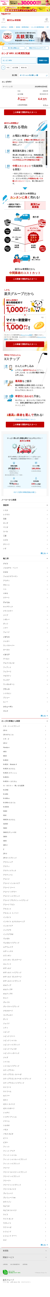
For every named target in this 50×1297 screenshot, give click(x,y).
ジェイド (6, 1023)
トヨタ (5, 510)
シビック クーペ (9, 1036)
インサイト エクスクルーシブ (14, 921)
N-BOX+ (6, 777)
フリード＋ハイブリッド (12, 1185)
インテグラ (7, 930)
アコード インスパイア (11, 883)
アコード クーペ (9, 887)
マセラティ (7, 676)
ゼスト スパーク (9, 1104)
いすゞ (5, 548)
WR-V (5, 845)
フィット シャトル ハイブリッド (15, 1159)
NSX (4, 815)
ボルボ (5, 711)
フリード (6, 1168)
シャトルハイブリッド (11, 1066)
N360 (5, 811)
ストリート (7, 1087)
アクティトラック (9, 870)
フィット (6, 1147)
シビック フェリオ (10, 1049)
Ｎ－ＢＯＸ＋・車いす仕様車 (13, 786)
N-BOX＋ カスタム (10, 781)
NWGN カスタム (9, 820)
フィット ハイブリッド (11, 1164)
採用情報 (25, 1264)
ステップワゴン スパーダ (12, 1074)
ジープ (5, 615)
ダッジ (5, 624)
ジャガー (6, 641)
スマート (6, 597)
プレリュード (8, 1193)
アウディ (6, 580)
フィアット (7, 667)
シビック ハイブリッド (11, 1045)
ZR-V (5, 853)
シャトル (6, 1062)
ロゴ (4, 1240)
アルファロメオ (9, 663)
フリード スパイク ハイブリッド (15, 1172)
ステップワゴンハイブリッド (13, 1083)
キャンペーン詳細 (26, 335)
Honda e (6, 747)
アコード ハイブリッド (11, 896)
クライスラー (8, 611)
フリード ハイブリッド (11, 1176)
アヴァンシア (8, 862)
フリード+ (7, 1181)
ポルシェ (6, 585)
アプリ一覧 (6, 1282)
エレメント (7, 964)
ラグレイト (7, 1223)
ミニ (4, 589)
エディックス (8, 951)
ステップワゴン (9, 1070)
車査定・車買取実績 (22, 27)
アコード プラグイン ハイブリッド (15, 900)
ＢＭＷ (5, 572)
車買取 (11, 27)
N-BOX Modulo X (10, 764)
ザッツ (5, 1019)
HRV (5, 752)
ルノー (5, 702)
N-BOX (5, 760)
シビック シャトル (10, 1040)
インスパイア (8, 926)
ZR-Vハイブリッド (10, 858)
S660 (5, 828)
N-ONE (5, 790)
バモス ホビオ (8, 1134)
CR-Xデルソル (8, 735)
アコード (6, 879)
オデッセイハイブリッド (12, 981)
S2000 (5, 824)
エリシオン (7, 955)
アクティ (6, 866)
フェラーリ (7, 671)
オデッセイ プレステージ (12, 977)
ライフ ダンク (8, 1219)
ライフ (5, 1214)
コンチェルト (8, 1015)
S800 (5, 836)
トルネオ (6, 1125)
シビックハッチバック (11, 1053)
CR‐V (5, 743)
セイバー (6, 1096)
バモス (5, 1130)
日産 (4, 519)
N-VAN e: (6, 798)
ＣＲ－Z (6, 739)
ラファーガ (7, 1227)
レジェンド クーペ (10, 1236)
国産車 (6, 505)
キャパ (5, 998)
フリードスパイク (9, 1189)
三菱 (4, 536)
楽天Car (4, 27)
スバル (5, 531)
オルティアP (7, 989)
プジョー (6, 698)
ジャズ (5, 1057)
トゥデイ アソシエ (10, 1117)
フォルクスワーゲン (10, 576)
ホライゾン (7, 1202)
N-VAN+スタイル (9, 803)
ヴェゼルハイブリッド (11, 943)
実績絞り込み (43, 60)
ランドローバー (9, 645)
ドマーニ (6, 1121)
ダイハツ (6, 544)
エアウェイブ (8, 947)
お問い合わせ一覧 (15, 1282)
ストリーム (7, 1091)
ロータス (6, 650)
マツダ (5, 527)
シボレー (6, 619)
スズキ (5, 540)
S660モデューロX (9, 832)
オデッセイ (7, 968)
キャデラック (8, 607)
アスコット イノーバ (10, 913)
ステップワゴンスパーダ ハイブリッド (17, 1079)
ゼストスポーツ (9, 1108)
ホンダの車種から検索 (10, 721)
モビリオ (6, 1206)
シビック (6, 1032)
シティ (5, 1028)
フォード (6, 632)
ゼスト (5, 1100)
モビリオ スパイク (10, 1210)
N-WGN (6, 807)
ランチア (6, 680)
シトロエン (7, 693)
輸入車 (6, 558)
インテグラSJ (8, 934)
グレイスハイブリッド (11, 1006)
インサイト (7, 917)
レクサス (6, 514)
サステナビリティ (26, 1282)
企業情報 (5, 1264)
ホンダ (5, 523)
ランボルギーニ (9, 684)
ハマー (5, 628)
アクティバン (8, 875)
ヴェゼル (6, 938)
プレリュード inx (9, 1197)
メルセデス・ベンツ (10, 568)
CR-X (5, 730)
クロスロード (8, 1011)
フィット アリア (9, 1151)
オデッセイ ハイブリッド (12, 972)
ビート (5, 1138)
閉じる (43, 553)
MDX (5, 756)
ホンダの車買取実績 (37, 27)
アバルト (6, 659)
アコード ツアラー (10, 892)
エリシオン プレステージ (12, 960)
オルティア (7, 985)
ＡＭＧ (5, 593)
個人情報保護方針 (15, 1264)
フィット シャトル (10, 1155)
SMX (5, 841)
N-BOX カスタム (9, 769)
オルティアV (7, 994)
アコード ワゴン (9, 904)
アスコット (7, 909)
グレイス (6, 1002)
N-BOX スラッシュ (10, 773)
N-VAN (5, 794)
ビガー (5, 1142)
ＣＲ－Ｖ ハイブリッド (11, 726)
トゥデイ (6, 1113)
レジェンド (7, 1231)
